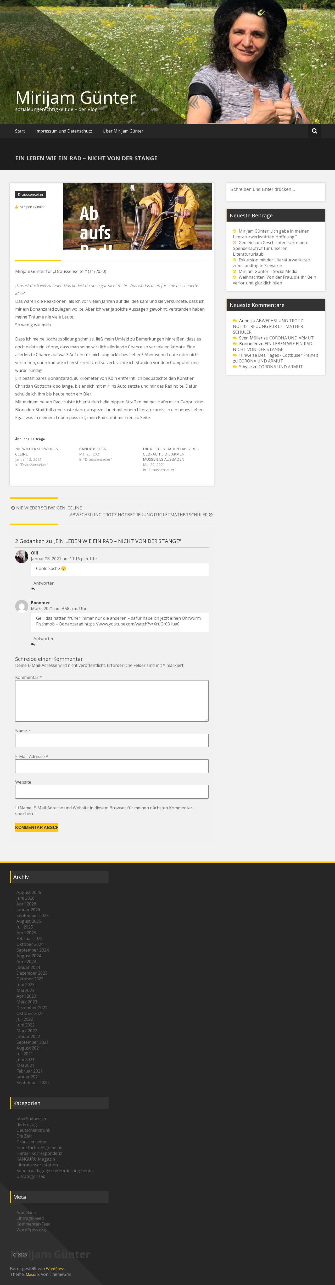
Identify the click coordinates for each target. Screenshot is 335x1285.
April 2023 (26, 996)
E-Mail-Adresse (31, 756)
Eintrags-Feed (30, 1218)
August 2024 (28, 956)
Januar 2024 (28, 967)
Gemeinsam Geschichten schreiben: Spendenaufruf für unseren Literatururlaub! (270, 248)
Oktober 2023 (29, 979)
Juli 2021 (24, 1054)
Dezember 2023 (31, 973)
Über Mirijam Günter (123, 131)
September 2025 (32, 915)
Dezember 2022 (31, 1008)
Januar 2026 (28, 910)
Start (20, 131)
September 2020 (32, 1082)
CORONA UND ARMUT (291, 338)
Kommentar (28, 677)
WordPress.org (31, 1230)
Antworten (44, 583)
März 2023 (26, 1002)
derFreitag (26, 1124)
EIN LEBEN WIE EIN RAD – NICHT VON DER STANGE (274, 346)
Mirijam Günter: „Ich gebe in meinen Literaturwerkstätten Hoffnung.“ (271, 234)
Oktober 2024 (29, 944)
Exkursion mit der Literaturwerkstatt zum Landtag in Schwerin (272, 262)
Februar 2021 (29, 1071)
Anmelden (26, 1212)
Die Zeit (24, 1136)
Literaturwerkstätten (37, 1165)
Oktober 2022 (29, 1013)
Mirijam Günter (75, 97)
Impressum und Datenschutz (63, 131)
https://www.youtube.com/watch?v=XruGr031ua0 (132, 624)
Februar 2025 (29, 938)
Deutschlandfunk (33, 1130)
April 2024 (26, 961)
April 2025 (26, 933)
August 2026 (28, 892)
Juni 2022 (25, 1025)
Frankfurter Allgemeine (39, 1147)
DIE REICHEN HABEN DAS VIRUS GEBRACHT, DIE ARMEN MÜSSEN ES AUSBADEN (171, 454)
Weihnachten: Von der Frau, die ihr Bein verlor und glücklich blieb (274, 280)
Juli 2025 (24, 927)
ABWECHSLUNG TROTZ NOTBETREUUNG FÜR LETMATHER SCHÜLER (139, 515)
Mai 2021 (25, 1065)
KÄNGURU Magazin (35, 1159)
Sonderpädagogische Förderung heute (54, 1170)
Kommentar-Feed (33, 1224)
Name (22, 731)
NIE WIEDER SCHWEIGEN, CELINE (49, 508)
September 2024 (32, 950)
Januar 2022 (28, 1036)
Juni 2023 (25, 984)
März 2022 (26, 1031)
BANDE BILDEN (93, 448)
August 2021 (28, 1048)
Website (23, 782)
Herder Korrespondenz (39, 1153)
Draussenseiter (30, 194)
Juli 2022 (24, 1019)
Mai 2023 (25, 990)
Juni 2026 (25, 898)
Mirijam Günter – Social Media (268, 271)
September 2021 (32, 1042)
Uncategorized (30, 1176)
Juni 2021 (25, 1059)
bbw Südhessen (31, 1119)
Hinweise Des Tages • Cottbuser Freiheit (278, 355)
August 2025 (28, 921)
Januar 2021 (28, 1077)
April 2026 (26, 904)
